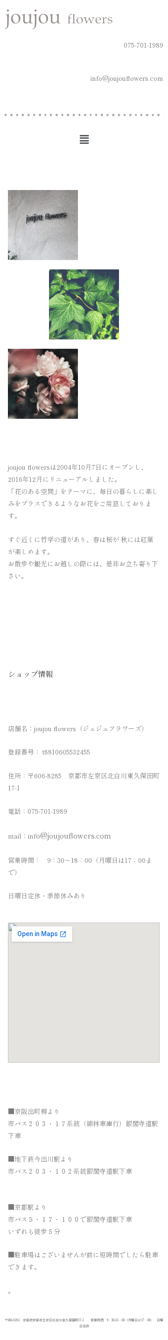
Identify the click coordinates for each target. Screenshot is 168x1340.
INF (69, 835)
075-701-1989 (143, 44)
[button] (84, 139)
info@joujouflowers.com (127, 78)
